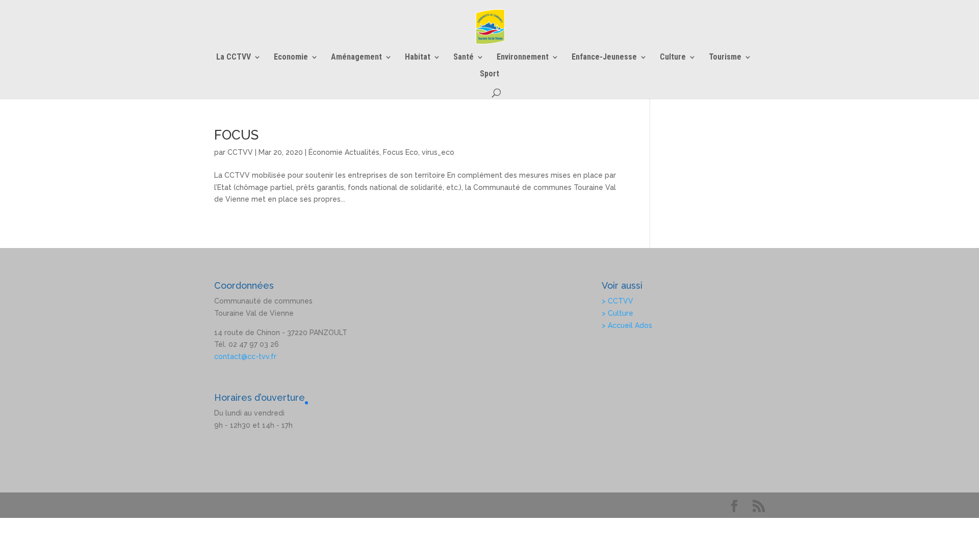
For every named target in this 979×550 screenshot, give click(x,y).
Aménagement (356, 57)
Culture (673, 57)
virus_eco (438, 152)
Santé (463, 57)
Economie (291, 57)
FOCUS (236, 135)
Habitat (417, 57)
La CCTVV (233, 57)
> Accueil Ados (627, 325)
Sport (489, 74)
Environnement (523, 57)
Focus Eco (400, 152)
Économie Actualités (343, 152)
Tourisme (725, 57)
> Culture (617, 313)
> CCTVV (617, 301)
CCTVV (240, 152)
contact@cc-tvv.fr (245, 356)
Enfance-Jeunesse (604, 57)
